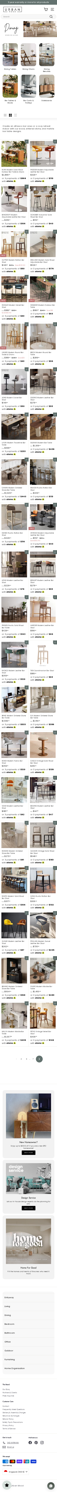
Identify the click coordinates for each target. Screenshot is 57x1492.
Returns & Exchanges (11, 1416)
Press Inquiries (8, 1396)
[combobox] (28, 16)
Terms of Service (9, 1429)
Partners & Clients (10, 1392)
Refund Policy (8, 1419)
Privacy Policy (8, 1425)
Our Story (6, 1389)
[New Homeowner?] (28, 1115)
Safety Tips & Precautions (13, 1422)
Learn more (28, 1153)
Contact (6, 1406)
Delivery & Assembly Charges (14, 1413)
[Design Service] (28, 1178)
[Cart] (45, 9)
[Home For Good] (28, 1241)
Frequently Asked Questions (13, 1409)
